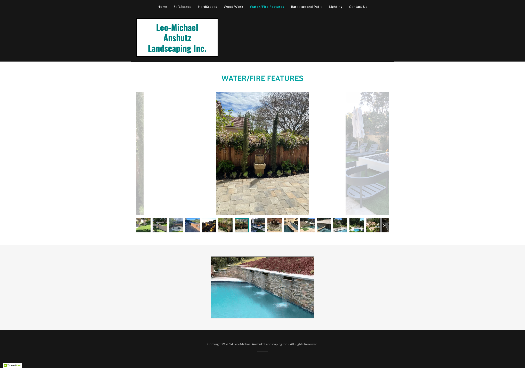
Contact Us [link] (358, 6)
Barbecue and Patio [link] (307, 6)
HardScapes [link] (207, 6)
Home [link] (162, 6)
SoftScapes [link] (182, 6)
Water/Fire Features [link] (267, 6)
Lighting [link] (335, 6)
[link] (177, 50)
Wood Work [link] (233, 6)
